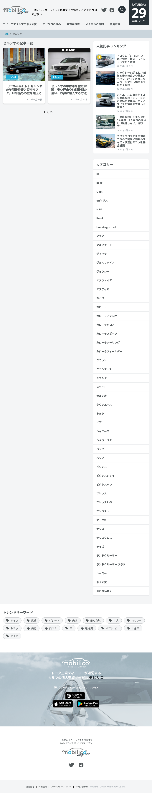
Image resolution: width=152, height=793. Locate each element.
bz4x (99, 183)
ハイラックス (104, 440)
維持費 (89, 628)
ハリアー (101, 458)
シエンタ (101, 378)
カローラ (101, 307)
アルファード (104, 245)
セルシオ (11, 77)
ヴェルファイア (105, 262)
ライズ (100, 546)
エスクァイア (104, 280)
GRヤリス (102, 200)
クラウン (101, 360)
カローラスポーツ (106, 333)
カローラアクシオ (106, 316)
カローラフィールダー (109, 351)
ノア (99, 422)
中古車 (135, 628)
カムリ (100, 298)
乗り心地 (95, 620)
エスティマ (102, 289)
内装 (74, 620)
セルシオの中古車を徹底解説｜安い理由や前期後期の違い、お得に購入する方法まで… (69, 89)
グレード (54, 620)
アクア (100, 236)
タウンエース (104, 404)
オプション (112, 628)
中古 (116, 620)
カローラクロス (105, 325)
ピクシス (101, 467)
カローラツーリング (108, 342)
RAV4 (99, 218)
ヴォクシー (102, 271)
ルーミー (101, 573)
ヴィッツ (101, 254)
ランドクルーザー (106, 555)
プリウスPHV (104, 502)
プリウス (101, 493)
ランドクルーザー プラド (110, 564)
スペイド (101, 387)
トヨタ (100, 413)
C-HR (99, 191)
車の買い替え (104, 591)
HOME (6, 33)
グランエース (104, 369)
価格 (33, 628)
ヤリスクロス (104, 538)
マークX (101, 520)
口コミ (53, 628)
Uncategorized (106, 227)
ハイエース (102, 431)
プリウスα (102, 511)
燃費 (33, 620)
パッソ (100, 449)
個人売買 (101, 582)
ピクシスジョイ (105, 475)
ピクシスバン (104, 484)
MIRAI (99, 209)
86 (97, 174)
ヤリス (100, 529)
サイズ (14, 620)
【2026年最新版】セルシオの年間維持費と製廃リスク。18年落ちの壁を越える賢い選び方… (24, 89)
